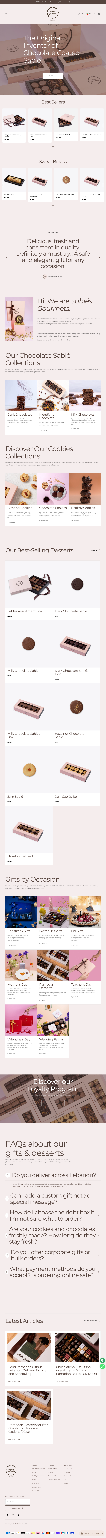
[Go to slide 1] (53, 146)
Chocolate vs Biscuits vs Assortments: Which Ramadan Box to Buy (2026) (76, 1370)
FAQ (65, 1480)
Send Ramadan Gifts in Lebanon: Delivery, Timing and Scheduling (27, 1370)
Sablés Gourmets (18, 1524)
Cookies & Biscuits (38, 1468)
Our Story (35, 1483)
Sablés (34, 1472)
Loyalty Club (36, 1487)
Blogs (66, 1483)
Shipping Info (68, 1472)
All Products (52, 1468)
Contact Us (36, 1491)
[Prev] (8, 257)
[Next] (97, 257)
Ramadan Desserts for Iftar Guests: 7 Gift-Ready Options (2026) (28, 1428)
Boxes (34, 1480)
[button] (6, 13)
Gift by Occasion (38, 1476)
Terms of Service (70, 1476)
